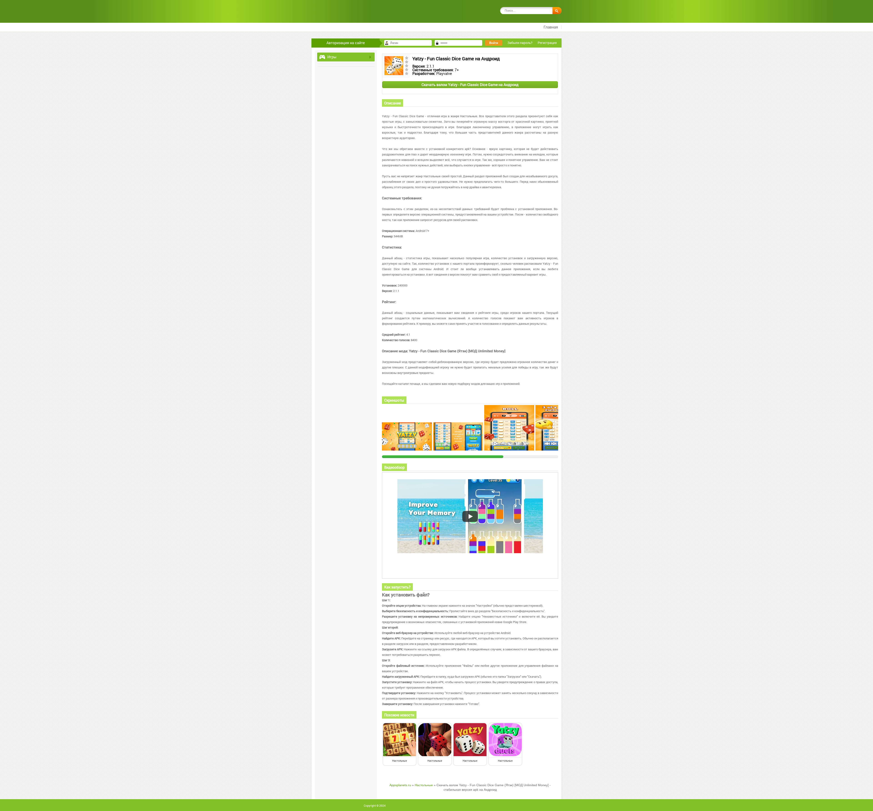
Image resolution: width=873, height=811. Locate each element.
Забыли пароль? (519, 43)
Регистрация (547, 43)
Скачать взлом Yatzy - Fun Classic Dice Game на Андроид (470, 84)
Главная (551, 27)
